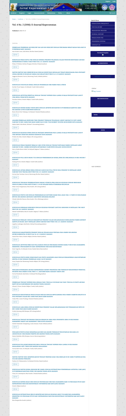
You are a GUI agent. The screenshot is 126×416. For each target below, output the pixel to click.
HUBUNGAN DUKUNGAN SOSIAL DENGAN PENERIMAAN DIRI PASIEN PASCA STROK (39, 85)
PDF (16, 54)
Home (14, 19)
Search (113, 13)
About (68, 13)
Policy (60, 13)
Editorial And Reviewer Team (103, 76)
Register (22, 13)
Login (29, 13)
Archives (13, 13)
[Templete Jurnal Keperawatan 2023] (103, 55)
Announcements (39, 13)
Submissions (51, 13)
